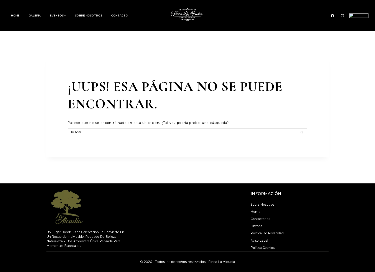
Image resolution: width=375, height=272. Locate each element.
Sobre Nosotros (88, 15)
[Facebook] (332, 16)
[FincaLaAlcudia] (187, 15)
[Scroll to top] (365, 259)
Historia (256, 226)
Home (15, 15)
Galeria (35, 15)
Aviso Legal (259, 241)
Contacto (119, 15)
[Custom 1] (358, 15)
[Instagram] (342, 16)
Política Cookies (263, 248)
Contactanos (260, 219)
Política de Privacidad (267, 233)
